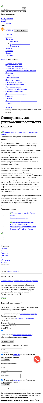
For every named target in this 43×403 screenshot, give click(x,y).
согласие (16, 355)
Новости (9, 48)
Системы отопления (13, 87)
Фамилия (5, 325)
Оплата (8, 53)
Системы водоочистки (14, 91)
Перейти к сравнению (25, 318)
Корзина (4, 262)
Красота (9, 98)
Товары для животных (14, 66)
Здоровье (9, 96)
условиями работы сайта (22, 335)
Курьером (14, 41)
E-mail (4, 328)
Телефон (4, 323)
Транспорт (10, 75)
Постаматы (14, 46)
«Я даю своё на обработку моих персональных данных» (18, 356)
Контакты (9, 55)
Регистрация (6, 23)
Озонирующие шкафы (19, 218)
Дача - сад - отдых (12, 80)
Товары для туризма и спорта (17, 68)
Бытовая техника (12, 77)
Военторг (9, 73)
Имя (3, 321)
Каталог (9, 37)
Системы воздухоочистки (16, 82)
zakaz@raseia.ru (7, 18)
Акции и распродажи (14, 64)
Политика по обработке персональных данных (19, 281)
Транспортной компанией (20, 44)
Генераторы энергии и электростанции (21, 71)
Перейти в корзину (28, 314)
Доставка (9, 39)
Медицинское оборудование (17, 89)
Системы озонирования (15, 84)
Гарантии (9, 51)
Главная (9, 34)
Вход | (3, 21)
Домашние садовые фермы (16, 94)
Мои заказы (5, 260)
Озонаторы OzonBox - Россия (21, 229)
